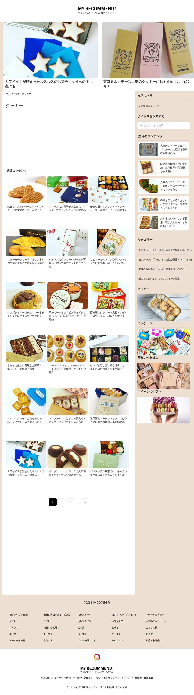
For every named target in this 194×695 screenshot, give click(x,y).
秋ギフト (82, 634)
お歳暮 (115, 627)
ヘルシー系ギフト (87, 640)
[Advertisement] (68, 137)
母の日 (47, 621)
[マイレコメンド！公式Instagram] (97, 658)
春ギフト (14, 634)
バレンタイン (84, 621)
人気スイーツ (84, 614)
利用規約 (45, 677)
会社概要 (148, 677)
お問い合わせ (83, 677)
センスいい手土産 (18, 614)
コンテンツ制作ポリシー (104, 677)
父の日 (12, 621)
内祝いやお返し (51, 627)
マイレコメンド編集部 (130, 677)
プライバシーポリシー (63, 677)
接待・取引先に (154, 640)
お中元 (81, 627)
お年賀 (149, 634)
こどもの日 (151, 627)
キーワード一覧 (17, 640)
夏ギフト (48, 634)
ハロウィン (117, 640)
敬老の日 (48, 640)
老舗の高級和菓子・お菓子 (57, 614)
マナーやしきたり (155, 614)
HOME (9, 93)
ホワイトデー (118, 621)
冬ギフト (116, 634)
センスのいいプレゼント (124, 614)
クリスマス (15, 627)
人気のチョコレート (156, 621)
